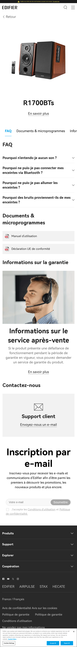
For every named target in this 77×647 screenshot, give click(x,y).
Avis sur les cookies (44, 608)
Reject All (67, 643)
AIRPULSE (27, 587)
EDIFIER (8, 587)
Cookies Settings (9, 643)
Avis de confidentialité (17, 608)
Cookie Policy (12, 639)
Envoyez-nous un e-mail (38, 425)
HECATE (59, 587)
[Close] (74, 631)
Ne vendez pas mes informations (23, 627)
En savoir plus (56, 1)
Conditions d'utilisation (42, 509)
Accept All (53, 643)
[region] (38, 637)
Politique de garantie (15, 614)
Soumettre (60, 502)
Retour (11, 17)
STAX (44, 587)
